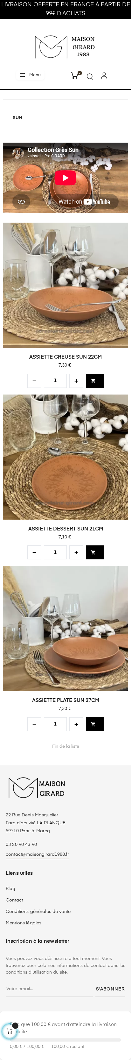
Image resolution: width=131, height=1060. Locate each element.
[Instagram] (65, 1015)
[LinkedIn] (77, 1011)
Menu (35, 75)
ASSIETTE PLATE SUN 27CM (65, 700)
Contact (14, 900)
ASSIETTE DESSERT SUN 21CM (65, 529)
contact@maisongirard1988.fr (37, 854)
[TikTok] (89, 1011)
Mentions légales (23, 923)
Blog (11, 889)
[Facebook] (41, 1015)
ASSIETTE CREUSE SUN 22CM (65, 357)
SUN (17, 118)
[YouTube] (53, 1015)
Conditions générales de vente (38, 911)
